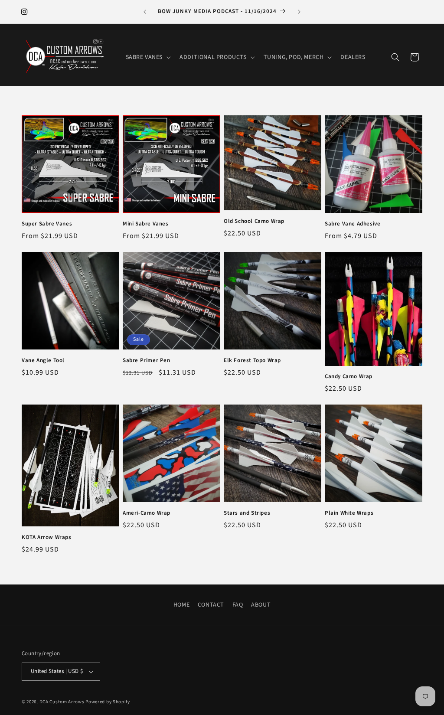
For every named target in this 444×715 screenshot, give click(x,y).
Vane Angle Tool (43, 360)
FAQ (237, 605)
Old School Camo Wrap (254, 221)
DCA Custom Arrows (62, 702)
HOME (181, 605)
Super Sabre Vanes (47, 224)
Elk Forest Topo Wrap (252, 360)
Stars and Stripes (247, 513)
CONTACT (211, 605)
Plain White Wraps (349, 513)
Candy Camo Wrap (348, 376)
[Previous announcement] (144, 11)
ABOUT (261, 605)
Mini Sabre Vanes (146, 224)
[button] (148, 57)
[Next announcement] (299, 11)
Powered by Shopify (107, 702)
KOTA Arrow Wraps (47, 537)
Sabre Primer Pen (146, 360)
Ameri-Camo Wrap (146, 513)
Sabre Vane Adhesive (352, 224)
